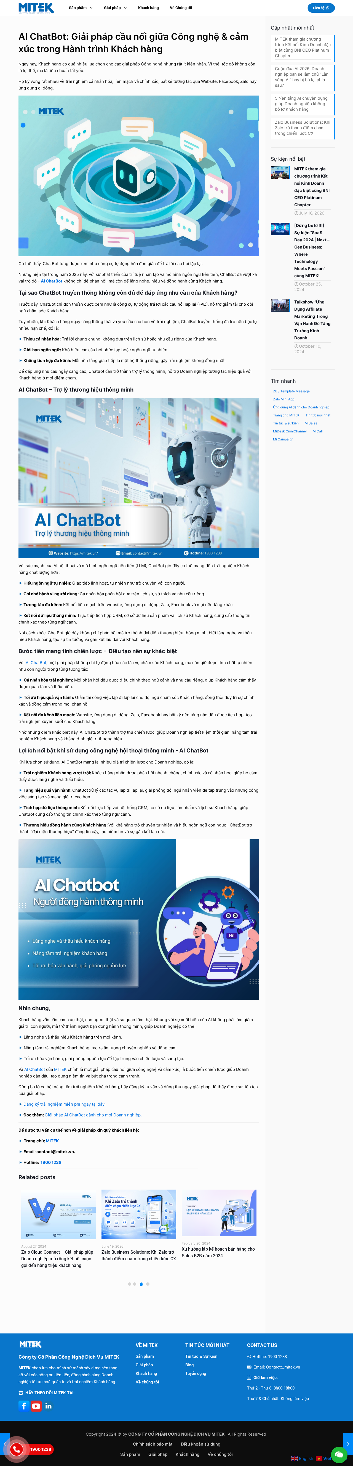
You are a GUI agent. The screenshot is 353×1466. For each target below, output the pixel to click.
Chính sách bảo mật (153, 1444)
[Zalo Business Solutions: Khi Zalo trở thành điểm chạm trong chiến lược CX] (58, 1215)
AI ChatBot (34, 1069)
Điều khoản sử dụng (200, 1444)
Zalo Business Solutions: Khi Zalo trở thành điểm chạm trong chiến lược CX (302, 128)
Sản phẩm (145, 1356)
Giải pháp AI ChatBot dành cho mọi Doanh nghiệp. (93, 1115)
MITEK (60, 1069)
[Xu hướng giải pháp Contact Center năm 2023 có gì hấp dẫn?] (219, 1215)
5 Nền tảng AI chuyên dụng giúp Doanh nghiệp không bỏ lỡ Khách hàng (301, 104)
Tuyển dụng (195, 1373)
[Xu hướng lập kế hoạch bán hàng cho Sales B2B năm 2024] (138, 1213)
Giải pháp (144, 1364)
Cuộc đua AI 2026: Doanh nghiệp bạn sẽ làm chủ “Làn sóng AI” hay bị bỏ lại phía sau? (301, 77)
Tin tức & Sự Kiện (201, 1356)
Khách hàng (146, 1373)
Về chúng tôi (147, 1382)
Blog (189, 1364)
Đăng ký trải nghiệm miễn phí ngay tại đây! (64, 1104)
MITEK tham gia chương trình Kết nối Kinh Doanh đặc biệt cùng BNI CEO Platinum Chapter (303, 47)
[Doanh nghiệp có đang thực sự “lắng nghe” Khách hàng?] (348, 1444)
